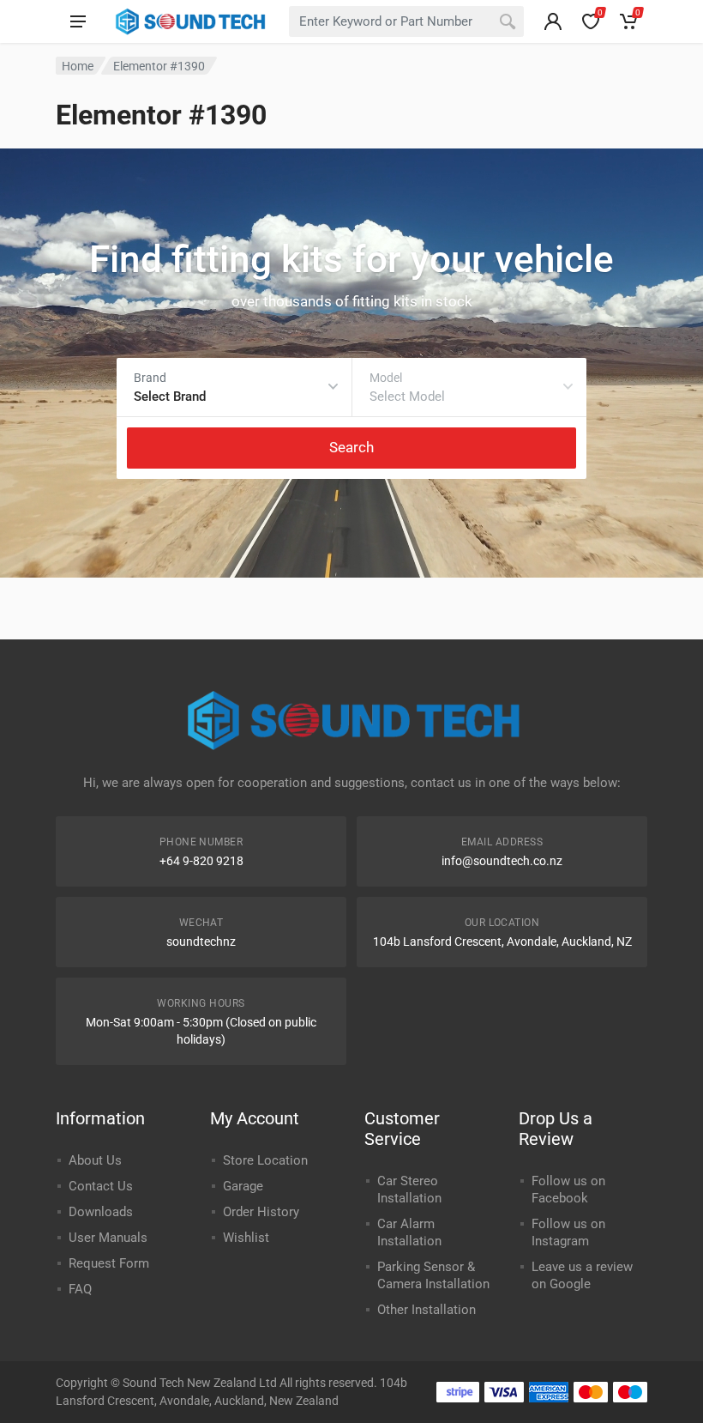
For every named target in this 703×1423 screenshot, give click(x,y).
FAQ (80, 1289)
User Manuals (108, 1237)
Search (351, 447)
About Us (95, 1160)
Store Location (265, 1160)
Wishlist (246, 1237)
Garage (243, 1186)
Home (77, 66)
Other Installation (426, 1309)
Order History (261, 1212)
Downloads (101, 1212)
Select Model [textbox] (407, 396)
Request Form (109, 1263)
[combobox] (406, 21)
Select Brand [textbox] (170, 396)
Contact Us (101, 1186)
